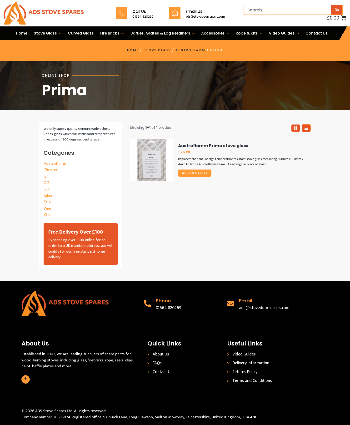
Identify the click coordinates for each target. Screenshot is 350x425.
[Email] (230, 303)
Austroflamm (190, 50)
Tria (47, 202)
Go (337, 10)
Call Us (139, 11)
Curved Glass (81, 33)
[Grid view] (295, 128)
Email (245, 300)
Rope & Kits (247, 33)
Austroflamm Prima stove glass (213, 146)
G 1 (46, 176)
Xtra (47, 215)
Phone (163, 300)
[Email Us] (175, 13)
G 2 (46, 182)
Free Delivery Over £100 (75, 232)
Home (21, 33)
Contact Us (316, 33)
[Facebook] (25, 379)
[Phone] (147, 303)
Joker (48, 195)
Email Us (193, 11)
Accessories (213, 33)
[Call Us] (122, 13)
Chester (51, 170)
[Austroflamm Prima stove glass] (151, 160)
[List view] (306, 128)
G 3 (46, 189)
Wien (48, 208)
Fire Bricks (109, 33)
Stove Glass (45, 33)
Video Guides (282, 33)
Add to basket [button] (195, 173)
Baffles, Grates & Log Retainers (160, 33)
